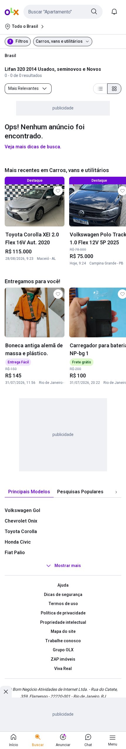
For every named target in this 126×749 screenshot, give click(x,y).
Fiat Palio (15, 552)
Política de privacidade (63, 613)
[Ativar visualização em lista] (100, 88)
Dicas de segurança (63, 594)
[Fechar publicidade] (6, 692)
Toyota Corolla (21, 531)
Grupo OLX (63, 649)
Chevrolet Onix (21, 521)
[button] (63, 12)
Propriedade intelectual (63, 622)
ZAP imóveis (63, 659)
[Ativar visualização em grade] (114, 88)
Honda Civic (18, 542)
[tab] (29, 492)
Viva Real (63, 668)
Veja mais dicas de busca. (33, 147)
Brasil (10, 56)
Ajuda (63, 585)
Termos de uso (63, 603)
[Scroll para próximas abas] (116, 492)
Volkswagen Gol (22, 510)
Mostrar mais (68, 565)
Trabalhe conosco (63, 640)
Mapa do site (63, 631)
